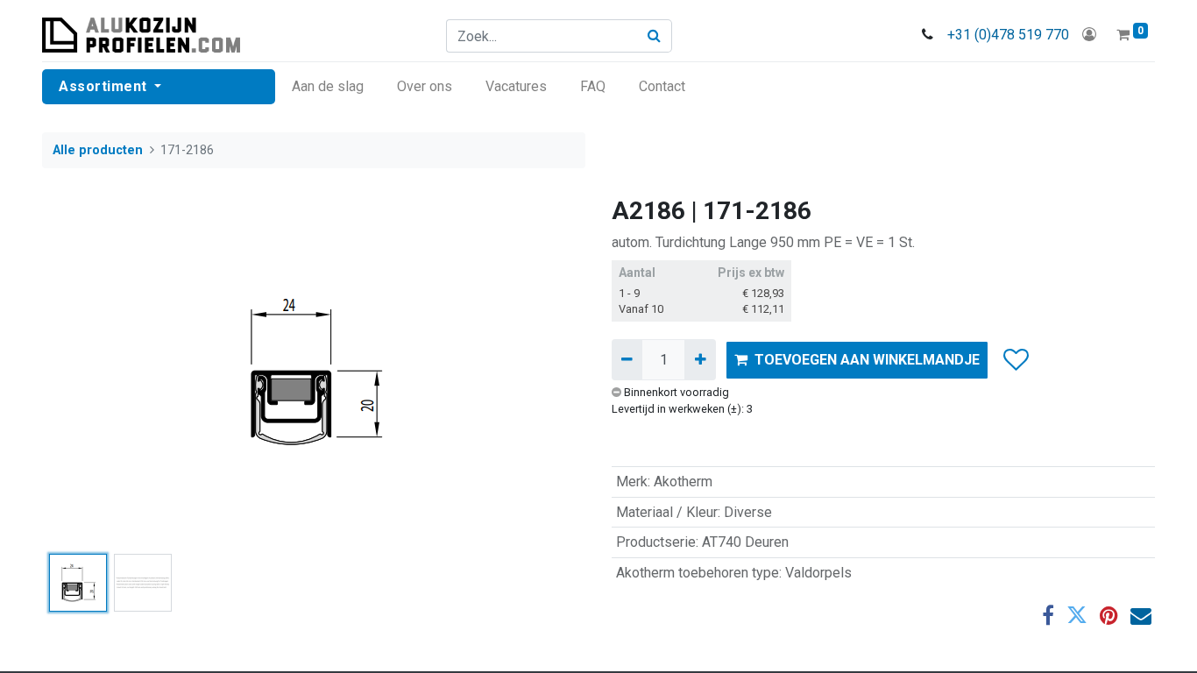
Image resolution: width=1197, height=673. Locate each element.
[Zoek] (654, 36)
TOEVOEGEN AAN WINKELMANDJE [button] (867, 359)
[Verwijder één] (627, 359)
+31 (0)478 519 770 (1008, 34)
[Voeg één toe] (699, 359)
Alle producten (98, 150)
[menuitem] (327, 86)
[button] (83, 371)
